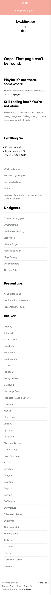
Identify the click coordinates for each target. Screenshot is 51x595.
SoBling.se (9, 501)
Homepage (14, 94)
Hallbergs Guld (12, 391)
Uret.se (8, 553)
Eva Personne (11, 224)
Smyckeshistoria (12, 182)
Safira (7, 462)
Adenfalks (9, 333)
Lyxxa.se (8, 430)
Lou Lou (8, 423)
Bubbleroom (10, 359)
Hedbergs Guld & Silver (16, 397)
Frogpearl (9, 371)
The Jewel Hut (11, 527)
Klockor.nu (9, 417)
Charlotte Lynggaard (15, 218)
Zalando (8, 566)
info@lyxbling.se (24, 10)
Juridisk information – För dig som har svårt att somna (23, 197)
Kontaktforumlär (13, 147)
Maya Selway (10, 257)
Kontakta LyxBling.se (15, 175)
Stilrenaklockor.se (13, 514)
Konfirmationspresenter (16, 300)
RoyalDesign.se (12, 456)
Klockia (7, 410)
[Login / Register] (25, 27)
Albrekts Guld (11, 339)
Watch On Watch (13, 559)
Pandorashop (11, 449)
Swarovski (9, 520)
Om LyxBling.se (12, 169)
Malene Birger (11, 244)
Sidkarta (8, 188)
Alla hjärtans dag (12, 293)
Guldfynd (9, 384)
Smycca (8, 488)
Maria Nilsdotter (12, 250)
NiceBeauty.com (12, 443)
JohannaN (9, 404)
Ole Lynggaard (11, 263)
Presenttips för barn (14, 306)
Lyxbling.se (25, 21)
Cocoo (7, 365)
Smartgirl (8, 481)
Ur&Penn (8, 546)
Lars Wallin (9, 237)
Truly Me (8, 540)
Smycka (8, 494)
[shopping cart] (23, 31)
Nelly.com (9, 436)
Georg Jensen (11, 378)
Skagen (8, 475)
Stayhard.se (10, 507)
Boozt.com (9, 346)
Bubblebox (9, 352)
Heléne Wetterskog (14, 231)
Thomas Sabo (11, 270)
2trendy (8, 326)
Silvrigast (8, 468)
